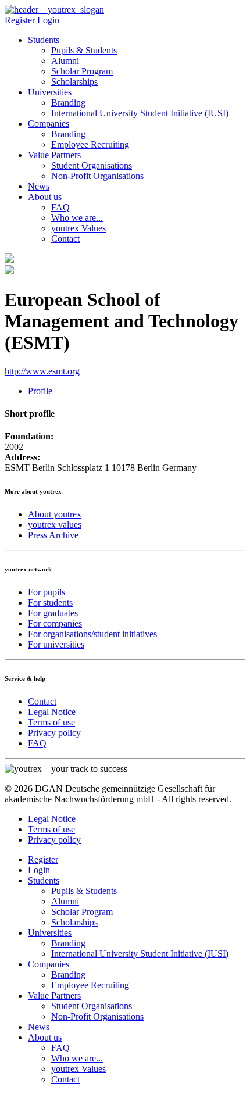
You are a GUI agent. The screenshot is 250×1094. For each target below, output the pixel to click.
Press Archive (53, 535)
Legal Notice (52, 712)
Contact (65, 239)
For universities (56, 644)
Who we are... (77, 218)
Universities (50, 933)
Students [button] (43, 40)
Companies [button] (48, 123)
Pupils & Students (84, 50)
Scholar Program (82, 71)
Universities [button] (50, 92)
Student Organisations (91, 165)
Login (48, 20)
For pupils (46, 592)
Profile (40, 391)
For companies (55, 623)
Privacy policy (54, 733)
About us (45, 1037)
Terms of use (51, 722)
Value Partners (54, 995)
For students (50, 602)
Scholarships (74, 82)
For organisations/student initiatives (92, 634)
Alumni (65, 61)
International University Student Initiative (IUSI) (139, 113)
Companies (48, 964)
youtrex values (54, 525)
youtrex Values (78, 228)
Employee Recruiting (90, 144)
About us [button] (45, 197)
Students (43, 880)
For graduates (53, 613)
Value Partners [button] (54, 155)
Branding (68, 103)
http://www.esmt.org (42, 371)
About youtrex (54, 514)
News (38, 186)
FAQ (60, 207)
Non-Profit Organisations (97, 176)
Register (20, 20)
